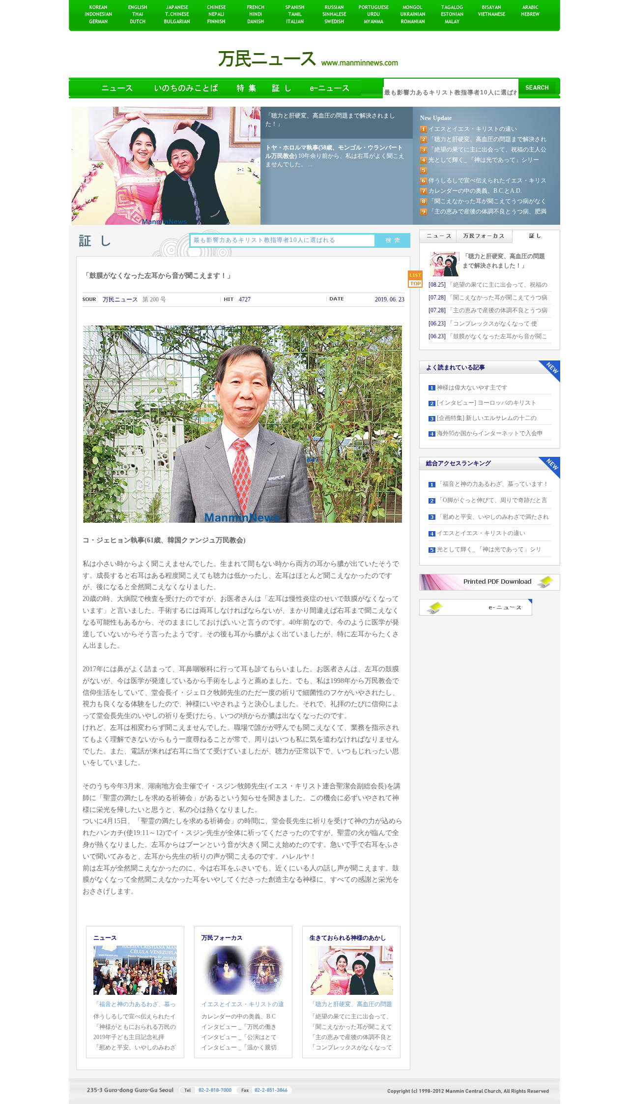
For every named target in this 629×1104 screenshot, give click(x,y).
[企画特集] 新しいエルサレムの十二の (487, 418)
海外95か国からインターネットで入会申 (490, 433)
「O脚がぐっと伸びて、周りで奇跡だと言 (492, 500)
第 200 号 (154, 299)
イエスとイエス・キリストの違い (481, 533)
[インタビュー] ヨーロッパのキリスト (487, 402)
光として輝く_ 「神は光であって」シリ (489, 549)
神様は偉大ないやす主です (472, 387)
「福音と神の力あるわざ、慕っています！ (493, 483)
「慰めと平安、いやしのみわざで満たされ (493, 516)
